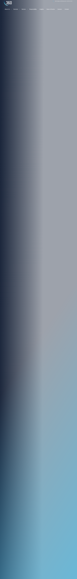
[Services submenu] (19, 9)
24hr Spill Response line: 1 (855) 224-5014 (63, 1)
